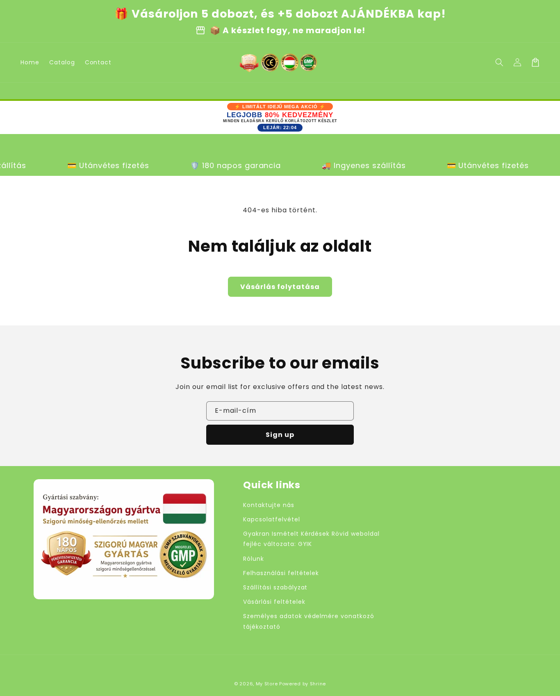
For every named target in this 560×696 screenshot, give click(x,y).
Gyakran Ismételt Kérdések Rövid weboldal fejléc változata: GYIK (311, 539)
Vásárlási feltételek (274, 602)
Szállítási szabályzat (275, 587)
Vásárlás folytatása (280, 286)
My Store (267, 683)
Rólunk (253, 559)
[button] (499, 62)
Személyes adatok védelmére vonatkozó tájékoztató (308, 621)
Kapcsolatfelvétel (271, 519)
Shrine (318, 683)
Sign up (280, 434)
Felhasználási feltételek (281, 573)
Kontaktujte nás (268, 505)
